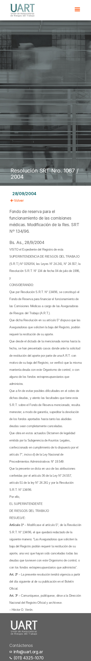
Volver (18, 200)
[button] (77, 9)
